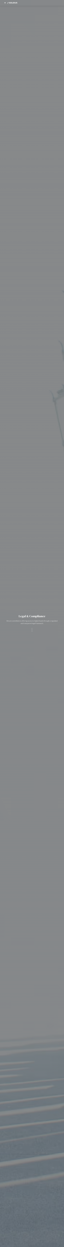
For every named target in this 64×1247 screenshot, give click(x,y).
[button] (5, 3)
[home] (12, 3)
